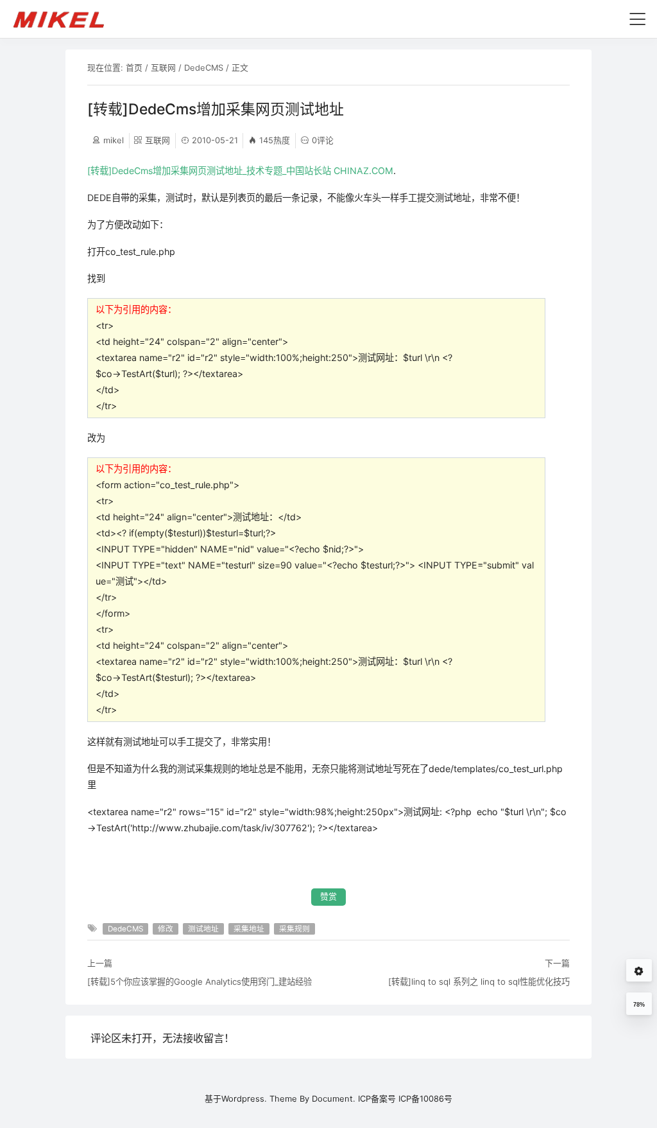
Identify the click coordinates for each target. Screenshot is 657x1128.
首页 (134, 67)
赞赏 (328, 896)
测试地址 (203, 928)
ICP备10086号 (425, 1098)
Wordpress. (244, 1098)
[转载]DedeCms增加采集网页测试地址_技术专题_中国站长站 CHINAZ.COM (240, 170)
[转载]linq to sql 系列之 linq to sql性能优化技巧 (479, 981)
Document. (333, 1098)
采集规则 (294, 928)
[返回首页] (64, 18)
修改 (165, 928)
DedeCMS (203, 67)
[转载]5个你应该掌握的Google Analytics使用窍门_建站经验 (199, 981)
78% (639, 1004)
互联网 (163, 67)
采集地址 (249, 928)
